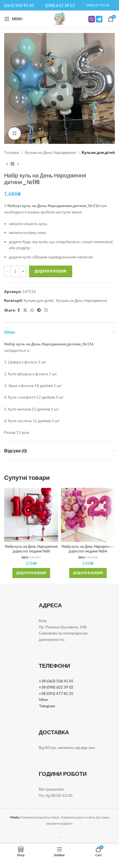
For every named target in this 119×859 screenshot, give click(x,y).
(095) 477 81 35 (98, 5)
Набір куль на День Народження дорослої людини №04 (88, 549)
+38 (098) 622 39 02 (56, 687)
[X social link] (25, 310)
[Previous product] (7, 164)
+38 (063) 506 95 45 (56, 681)
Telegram (47, 705)
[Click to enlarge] (14, 133)
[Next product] (18, 164)
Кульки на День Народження (50, 152)
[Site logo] (59, 18)
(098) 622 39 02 (60, 5)
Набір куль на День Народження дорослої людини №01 (31, 549)
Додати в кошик (51, 271)
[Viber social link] (46, 310)
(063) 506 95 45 (19, 5)
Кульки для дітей (98, 152)
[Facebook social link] (19, 310)
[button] (31, 573)
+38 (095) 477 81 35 (56, 693)
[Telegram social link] (39, 310)
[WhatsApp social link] (32, 310)
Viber (43, 699)
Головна (11, 152)
